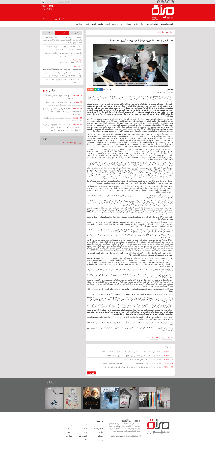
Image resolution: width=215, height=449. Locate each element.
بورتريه (84, 432)
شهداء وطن (94, 389)
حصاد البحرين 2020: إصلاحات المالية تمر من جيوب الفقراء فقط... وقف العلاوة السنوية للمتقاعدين (134, 363)
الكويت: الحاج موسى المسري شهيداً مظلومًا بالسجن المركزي (64, 97)
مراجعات (69, 432)
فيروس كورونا (167, 337)
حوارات (128, 24)
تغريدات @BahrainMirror (72, 143)
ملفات (100, 24)
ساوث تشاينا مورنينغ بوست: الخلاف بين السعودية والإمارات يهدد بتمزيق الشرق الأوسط (64, 47)
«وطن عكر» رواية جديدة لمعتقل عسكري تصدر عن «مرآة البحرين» (149, 394)
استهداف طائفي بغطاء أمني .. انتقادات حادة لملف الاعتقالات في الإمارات (63, 119)
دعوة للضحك (56, 389)
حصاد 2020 (161, 32)
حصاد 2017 (131, 389)
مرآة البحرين (163, 12)
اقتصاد (107, 24)
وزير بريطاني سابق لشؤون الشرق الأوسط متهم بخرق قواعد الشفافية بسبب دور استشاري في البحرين (63, 74)
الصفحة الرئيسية (167, 24)
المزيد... (91, 373)
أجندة (94, 24)
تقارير (136, 24)
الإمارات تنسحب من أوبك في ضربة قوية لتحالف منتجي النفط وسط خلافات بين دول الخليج (62, 103)
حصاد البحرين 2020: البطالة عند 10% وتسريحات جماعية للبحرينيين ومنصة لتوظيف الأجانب (137, 351)
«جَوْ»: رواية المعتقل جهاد (75, 391)
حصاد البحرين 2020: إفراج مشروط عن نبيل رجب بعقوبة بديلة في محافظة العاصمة (139, 355)
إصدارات (79, 24)
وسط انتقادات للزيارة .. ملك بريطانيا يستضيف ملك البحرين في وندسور (64, 80)
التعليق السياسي (152, 24)
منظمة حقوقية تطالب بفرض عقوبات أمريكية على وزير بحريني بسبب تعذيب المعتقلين (63, 54)
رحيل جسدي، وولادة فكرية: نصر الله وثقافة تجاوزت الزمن (62, 67)
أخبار (142, 24)
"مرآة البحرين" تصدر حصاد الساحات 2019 (168, 392)
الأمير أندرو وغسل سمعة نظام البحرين (68, 61)
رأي (122, 24)
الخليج (87, 24)
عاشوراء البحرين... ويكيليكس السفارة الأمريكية (112, 392)
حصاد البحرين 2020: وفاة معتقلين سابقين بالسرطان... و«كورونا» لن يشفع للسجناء (139, 367)
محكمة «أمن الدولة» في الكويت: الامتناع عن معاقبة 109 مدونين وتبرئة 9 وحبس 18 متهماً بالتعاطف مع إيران (62, 111)
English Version (48, 7)
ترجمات (115, 24)
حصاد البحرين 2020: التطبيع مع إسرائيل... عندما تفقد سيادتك (146, 359)
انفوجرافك (83, 436)
